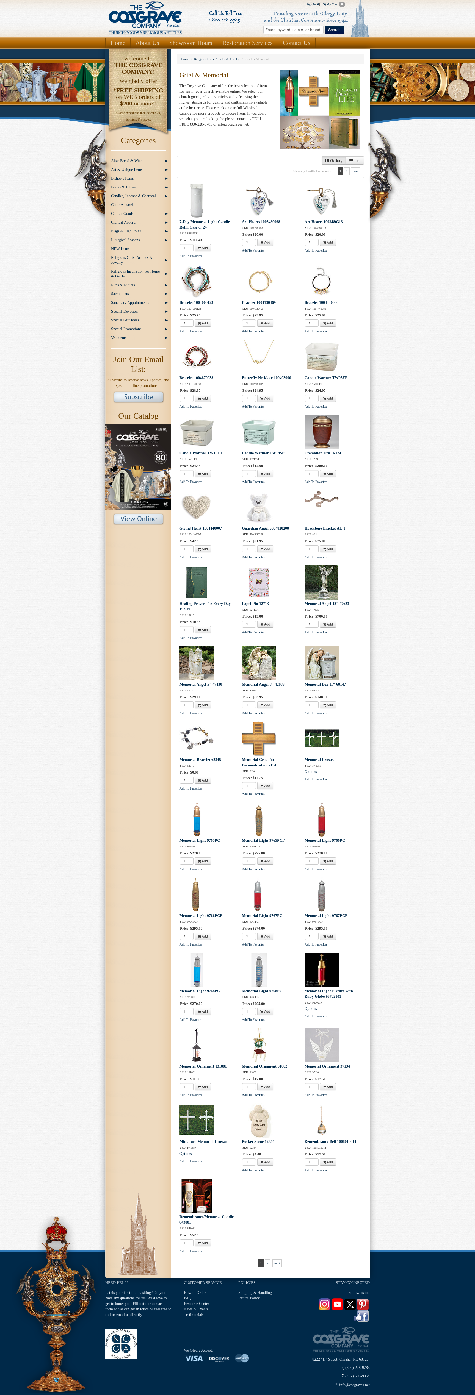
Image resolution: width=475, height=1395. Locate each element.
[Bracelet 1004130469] (259, 281)
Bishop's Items (122, 178)
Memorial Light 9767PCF (326, 916)
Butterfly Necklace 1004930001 (267, 378)
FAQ (187, 1298)
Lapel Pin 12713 (255, 604)
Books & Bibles (123, 187)
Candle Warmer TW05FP (326, 378)
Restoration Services (247, 42)
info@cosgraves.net (354, 1385)
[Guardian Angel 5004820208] (259, 507)
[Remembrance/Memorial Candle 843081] (196, 1195)
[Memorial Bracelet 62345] (196, 738)
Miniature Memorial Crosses (203, 1142)
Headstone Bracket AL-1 (325, 528)
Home (118, 42)
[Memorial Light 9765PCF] (259, 819)
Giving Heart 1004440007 (200, 528)
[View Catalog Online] (138, 467)
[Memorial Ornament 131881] (196, 1045)
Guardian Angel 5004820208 (265, 528)
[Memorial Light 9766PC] (322, 819)
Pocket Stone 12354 (258, 1142)
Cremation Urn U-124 (323, 453)
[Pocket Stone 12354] (259, 1120)
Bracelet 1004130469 (259, 303)
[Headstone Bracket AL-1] (322, 507)
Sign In (311, 4)
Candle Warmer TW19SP (263, 453)
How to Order (195, 1293)
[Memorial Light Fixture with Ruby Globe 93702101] (322, 970)
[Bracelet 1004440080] (322, 281)
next (355, 171)
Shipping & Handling (255, 1293)
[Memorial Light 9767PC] (259, 894)
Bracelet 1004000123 (196, 303)
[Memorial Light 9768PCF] (259, 970)
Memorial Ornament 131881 (203, 1066)
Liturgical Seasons (125, 240)
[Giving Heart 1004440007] (196, 507)
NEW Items (120, 249)
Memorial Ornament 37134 (327, 1066)
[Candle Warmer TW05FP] (322, 356)
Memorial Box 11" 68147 (325, 684)
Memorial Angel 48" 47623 (327, 604)
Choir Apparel (122, 205)
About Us (147, 42)
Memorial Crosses (319, 760)
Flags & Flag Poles (126, 231)
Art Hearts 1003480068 (261, 222)
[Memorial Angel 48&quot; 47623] (322, 582)
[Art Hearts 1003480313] (322, 200)
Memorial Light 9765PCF (263, 840)
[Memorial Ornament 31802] (259, 1045)
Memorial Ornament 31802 (264, 1066)
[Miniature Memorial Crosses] (196, 1120)
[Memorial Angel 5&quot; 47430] (196, 663)
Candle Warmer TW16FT (200, 453)
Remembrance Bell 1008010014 (330, 1142)
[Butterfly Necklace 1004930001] (259, 356)
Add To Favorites (190, 256)
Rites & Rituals (123, 285)
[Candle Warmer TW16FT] (196, 432)
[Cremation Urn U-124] (322, 432)
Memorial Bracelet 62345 (200, 760)
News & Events (196, 1309)
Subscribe (138, 397)
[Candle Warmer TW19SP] (259, 432)
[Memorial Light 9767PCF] (322, 894)
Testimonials (193, 1315)
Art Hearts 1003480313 (324, 222)
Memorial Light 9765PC (199, 840)
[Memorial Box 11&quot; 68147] (322, 663)
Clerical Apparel (123, 222)
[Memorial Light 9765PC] (196, 819)
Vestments (118, 338)
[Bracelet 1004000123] (196, 281)
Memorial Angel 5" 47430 (200, 684)
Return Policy (249, 1298)
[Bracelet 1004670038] (196, 356)
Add (204, 247)
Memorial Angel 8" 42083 (263, 684)
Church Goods (122, 214)
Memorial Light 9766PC (325, 840)
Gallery (336, 160)
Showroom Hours (190, 42)
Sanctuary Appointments (130, 303)
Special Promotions (126, 329)
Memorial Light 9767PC (262, 916)
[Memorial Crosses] (322, 738)
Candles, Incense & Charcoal (133, 196)
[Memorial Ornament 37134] (322, 1045)
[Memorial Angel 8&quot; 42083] (259, 663)
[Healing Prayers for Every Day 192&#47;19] (196, 582)
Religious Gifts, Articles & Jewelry (132, 260)
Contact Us (296, 42)
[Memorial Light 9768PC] (196, 970)
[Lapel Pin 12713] (259, 582)
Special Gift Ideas (125, 320)
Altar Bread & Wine (126, 161)
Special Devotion (124, 311)
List (356, 160)
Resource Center (196, 1304)
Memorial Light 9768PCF (263, 991)
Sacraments (120, 294)
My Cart (334, 4)
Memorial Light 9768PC (199, 991)
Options (311, 772)
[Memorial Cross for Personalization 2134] (259, 738)
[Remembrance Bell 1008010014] (322, 1120)
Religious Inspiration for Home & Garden (135, 273)
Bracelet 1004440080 (321, 303)
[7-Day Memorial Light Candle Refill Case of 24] (196, 200)
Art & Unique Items (126, 170)
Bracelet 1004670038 (196, 378)
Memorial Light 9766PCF (200, 916)
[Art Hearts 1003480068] (259, 200)
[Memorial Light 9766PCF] (196, 894)
